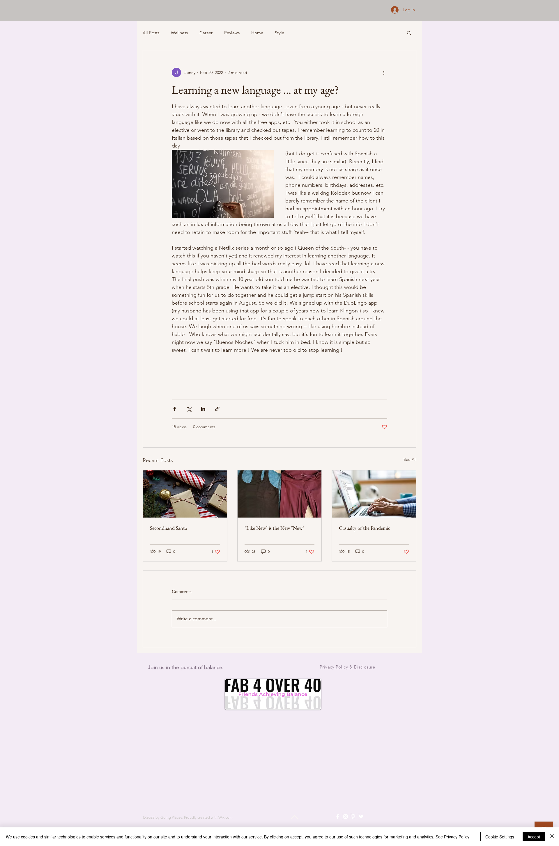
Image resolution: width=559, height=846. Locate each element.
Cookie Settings (499, 837)
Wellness (179, 32)
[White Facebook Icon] (338, 816)
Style (279, 32)
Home (257, 32)
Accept (534, 837)
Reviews (232, 32)
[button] (409, 32)
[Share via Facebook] (174, 409)
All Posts (151, 32)
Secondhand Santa (168, 528)
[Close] (552, 836)
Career (206, 32)
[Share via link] (217, 409)
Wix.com (225, 817)
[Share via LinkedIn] (203, 409)
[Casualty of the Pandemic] (374, 494)
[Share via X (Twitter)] (189, 409)
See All (410, 459)
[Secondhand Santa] (185, 494)
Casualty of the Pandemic (364, 528)
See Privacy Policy (452, 837)
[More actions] (383, 72)
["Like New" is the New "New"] (280, 494)
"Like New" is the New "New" (274, 528)
